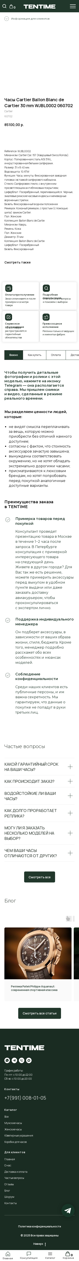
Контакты (10, 1203)
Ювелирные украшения (18, 1135)
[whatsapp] (7, 1060)
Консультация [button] (29, 1257)
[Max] (29, 1060)
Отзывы (9, 1184)
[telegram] (14, 1060)
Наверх (38, 1244)
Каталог (50, 1257)
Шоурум (9, 1197)
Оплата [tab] (56, 355)
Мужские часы (13, 1123)
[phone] (21, 1060)
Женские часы (13, 1129)
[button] (28, 1253)
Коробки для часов (15, 1142)
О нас (7, 1165)
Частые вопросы (14, 1178)
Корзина (68, 1257)
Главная (8, 1258)
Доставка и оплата (15, 1172)
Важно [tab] (13, 355)
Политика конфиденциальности (39, 1226)
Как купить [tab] (34, 355)
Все (6, 1116)
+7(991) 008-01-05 (25, 1098)
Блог (7, 1190)
